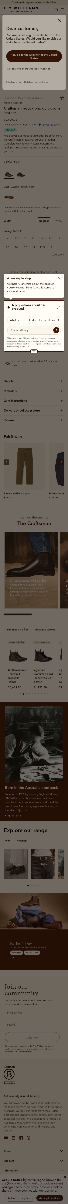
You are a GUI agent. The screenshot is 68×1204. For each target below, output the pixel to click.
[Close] (59, 278)
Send (56, 330)
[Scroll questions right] (57, 320)
